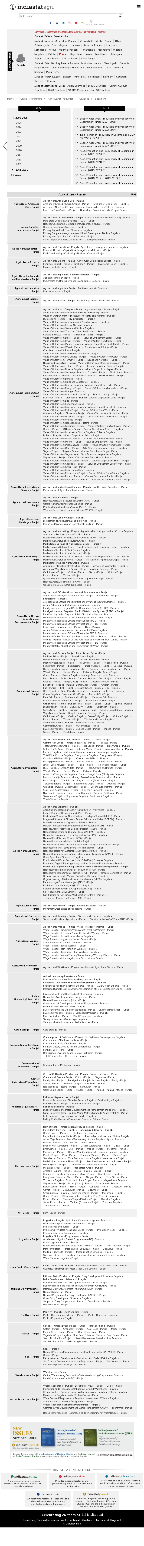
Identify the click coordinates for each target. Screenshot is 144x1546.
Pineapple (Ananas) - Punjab (94, 1155)
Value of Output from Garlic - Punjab (108, 356)
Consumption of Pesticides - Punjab (28, 1065)
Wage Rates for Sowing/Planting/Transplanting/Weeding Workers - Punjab (82, 955)
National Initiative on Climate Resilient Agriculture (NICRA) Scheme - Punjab (81, 844)
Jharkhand (111, 45)
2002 (19, 164)
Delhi (108, 67)
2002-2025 (21, 118)
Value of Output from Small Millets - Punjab (107, 344)
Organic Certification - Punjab (116, 873)
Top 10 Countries (100, 90)
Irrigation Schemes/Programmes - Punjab (64, 1233)
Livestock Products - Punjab (57, 729)
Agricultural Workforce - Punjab (25, 967)
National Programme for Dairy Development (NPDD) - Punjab (74, 1295)
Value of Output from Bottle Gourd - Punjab (65, 460)
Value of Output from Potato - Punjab (62, 476)
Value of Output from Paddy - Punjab (62, 344)
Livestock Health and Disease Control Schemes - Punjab (72, 994)
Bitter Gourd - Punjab (107, 1183)
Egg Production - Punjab (76, 1312)
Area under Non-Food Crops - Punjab (62, 207)
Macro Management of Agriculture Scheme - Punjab (69, 822)
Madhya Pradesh (68, 49)
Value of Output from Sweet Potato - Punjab (65, 479)
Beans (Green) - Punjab (80, 1183)
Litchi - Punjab (76, 1149)
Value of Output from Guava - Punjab (62, 385)
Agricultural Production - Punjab (25, 769)
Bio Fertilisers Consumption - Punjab (104, 1037)
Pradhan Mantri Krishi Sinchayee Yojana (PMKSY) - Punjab (72, 1245)
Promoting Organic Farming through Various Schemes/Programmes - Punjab (82, 863)
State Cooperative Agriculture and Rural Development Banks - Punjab (79, 239)
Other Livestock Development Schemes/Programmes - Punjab (75, 1003)
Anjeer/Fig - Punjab (53, 1139)
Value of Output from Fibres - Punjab (62, 369)
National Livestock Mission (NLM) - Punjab (64, 1000)
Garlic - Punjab (96, 572)
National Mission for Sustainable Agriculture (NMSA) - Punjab (74, 851)
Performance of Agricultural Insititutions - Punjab (68, 490)
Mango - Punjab (95, 1149)
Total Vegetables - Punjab (56, 1205)
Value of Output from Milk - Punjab (60, 410)
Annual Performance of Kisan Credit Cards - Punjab (101, 1265)
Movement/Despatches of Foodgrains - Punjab (67, 908)
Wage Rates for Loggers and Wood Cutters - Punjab (70, 939)
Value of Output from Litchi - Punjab (103, 385)
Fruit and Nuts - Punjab (87, 725)
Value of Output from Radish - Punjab (104, 476)
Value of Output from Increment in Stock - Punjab (68, 432)
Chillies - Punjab (76, 572)
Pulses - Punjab (105, 432)
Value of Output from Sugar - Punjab (99, 451)
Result (105, 108)
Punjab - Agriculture (30, 98)
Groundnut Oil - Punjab (73, 694)
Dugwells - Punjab (112, 1248)
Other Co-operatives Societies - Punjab (63, 227)
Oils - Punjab (50, 691)
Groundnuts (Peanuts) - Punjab (106, 786)
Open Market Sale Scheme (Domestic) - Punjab (67, 585)
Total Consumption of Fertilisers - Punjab (64, 1056)
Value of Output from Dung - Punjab (107, 397)
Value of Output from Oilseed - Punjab (62, 419)
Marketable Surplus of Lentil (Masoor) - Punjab (67, 553)
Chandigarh (110, 63)
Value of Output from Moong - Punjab (62, 441)
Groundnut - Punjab (73, 1329)
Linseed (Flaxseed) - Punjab (96, 790)
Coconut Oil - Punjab (87, 691)
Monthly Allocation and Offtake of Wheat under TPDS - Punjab (75, 624)
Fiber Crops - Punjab (92, 746)
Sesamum (100, 98)
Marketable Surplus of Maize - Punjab (62, 556)
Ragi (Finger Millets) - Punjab (112, 764)
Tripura (38, 58)
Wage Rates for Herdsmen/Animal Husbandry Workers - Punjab (76, 933)
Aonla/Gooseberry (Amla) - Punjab (85, 1139)
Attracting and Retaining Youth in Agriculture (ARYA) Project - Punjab (78, 810)
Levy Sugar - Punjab (53, 627)
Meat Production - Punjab (56, 1016)
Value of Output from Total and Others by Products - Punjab (74, 331)
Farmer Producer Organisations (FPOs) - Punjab (67, 813)
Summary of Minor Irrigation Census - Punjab (100, 1255)
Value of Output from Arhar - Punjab (81, 435)
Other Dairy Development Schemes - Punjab (66, 1298)
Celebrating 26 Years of (61, 1515)
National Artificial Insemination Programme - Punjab (69, 997)
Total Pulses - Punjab (72, 780)
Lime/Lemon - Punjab (54, 1149)
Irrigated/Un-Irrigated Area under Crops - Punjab (68, 1230)
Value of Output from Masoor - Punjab (103, 438)
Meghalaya (104, 49)
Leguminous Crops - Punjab (88, 783)
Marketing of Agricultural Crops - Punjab (107, 559)
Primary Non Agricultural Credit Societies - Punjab (68, 236)
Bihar (118, 41)
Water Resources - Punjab (24, 1399)
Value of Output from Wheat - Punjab (62, 347)
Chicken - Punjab (109, 684)
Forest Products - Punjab (56, 375)
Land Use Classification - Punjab (59, 210)
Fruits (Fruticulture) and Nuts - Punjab (62, 1136)
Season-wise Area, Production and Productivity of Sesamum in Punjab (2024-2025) (107, 120)
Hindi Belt (79, 76)
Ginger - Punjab (94, 1177)
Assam (108, 41)
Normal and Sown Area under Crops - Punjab (103, 210)
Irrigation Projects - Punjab (111, 1230)
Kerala (52, 49)
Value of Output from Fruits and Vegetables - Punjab (70, 382)
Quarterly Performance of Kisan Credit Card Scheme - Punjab (74, 1268)
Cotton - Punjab (83, 1077)
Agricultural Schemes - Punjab (26, 852)
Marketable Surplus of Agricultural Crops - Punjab (69, 540)
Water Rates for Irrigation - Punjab (60, 1258)
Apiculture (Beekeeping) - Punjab (86, 1126)
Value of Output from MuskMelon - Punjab (106, 388)
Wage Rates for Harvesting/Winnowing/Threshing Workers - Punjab (78, 930)
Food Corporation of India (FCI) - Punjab (63, 1378)
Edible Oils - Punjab (112, 691)
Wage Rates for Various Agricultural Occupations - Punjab (73, 958)
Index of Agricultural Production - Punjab (98, 300)
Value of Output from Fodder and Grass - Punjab (68, 404)
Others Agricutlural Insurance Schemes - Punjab (67, 504)
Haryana (75, 45)
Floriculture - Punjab (120, 372)
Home (10, 98)
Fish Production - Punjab (55, 1103)
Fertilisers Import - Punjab (91, 288)
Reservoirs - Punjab (53, 1395)
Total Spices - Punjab (117, 1177)
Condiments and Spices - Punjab (101, 347)
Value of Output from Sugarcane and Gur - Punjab (68, 454)
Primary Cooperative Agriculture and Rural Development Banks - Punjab (80, 233)
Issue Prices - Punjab (83, 656)
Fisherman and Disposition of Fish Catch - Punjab (68, 1116)
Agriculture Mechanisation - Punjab (61, 277)
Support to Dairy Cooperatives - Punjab (63, 1301)
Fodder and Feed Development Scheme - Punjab (68, 985)
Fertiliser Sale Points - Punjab (58, 1049)
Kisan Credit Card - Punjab (24, 1267)
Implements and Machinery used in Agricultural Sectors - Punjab (76, 281)
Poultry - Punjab (30, 1315)
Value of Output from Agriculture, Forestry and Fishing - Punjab (75, 312)
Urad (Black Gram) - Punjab (101, 780)
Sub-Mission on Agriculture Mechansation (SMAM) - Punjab (73, 895)
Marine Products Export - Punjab (60, 267)
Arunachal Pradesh (91, 41)
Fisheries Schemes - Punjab (86, 1103)
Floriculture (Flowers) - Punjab (59, 1130)
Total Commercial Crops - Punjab (60, 746)
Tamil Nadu (101, 54)
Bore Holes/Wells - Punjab (89, 1385)
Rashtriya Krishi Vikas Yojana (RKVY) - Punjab (66, 885)
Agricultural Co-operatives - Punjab (28, 229)
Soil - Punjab (32, 1356)
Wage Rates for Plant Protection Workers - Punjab (69, 949)
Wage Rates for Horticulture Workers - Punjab (67, 936)
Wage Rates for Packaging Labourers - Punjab (67, 942)
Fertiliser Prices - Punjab (55, 656)
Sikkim (88, 54)
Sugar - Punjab (50, 451)
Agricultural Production (61, 98)
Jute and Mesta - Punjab (89, 749)
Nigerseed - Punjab (53, 793)
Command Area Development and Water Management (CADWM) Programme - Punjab (87, 1408)
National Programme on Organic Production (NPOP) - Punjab (74, 869)
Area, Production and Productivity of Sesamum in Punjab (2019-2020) (107, 168)
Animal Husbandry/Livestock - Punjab (26, 999)
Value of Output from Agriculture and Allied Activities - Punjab (75, 322)
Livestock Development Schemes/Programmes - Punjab (72, 979)
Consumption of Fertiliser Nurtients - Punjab (65, 1040)
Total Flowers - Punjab (83, 1133)
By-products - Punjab (54, 319)
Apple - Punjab (114, 1139)
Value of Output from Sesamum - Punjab (63, 426)
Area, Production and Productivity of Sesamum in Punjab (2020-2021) (107, 160)
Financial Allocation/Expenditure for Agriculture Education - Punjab (77, 250)
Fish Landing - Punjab (108, 1100)
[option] (39, 146)
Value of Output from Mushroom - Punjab (64, 473)
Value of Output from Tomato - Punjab (111, 479)
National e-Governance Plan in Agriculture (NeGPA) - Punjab (74, 835)
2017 (19, 155)
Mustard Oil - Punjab (99, 694)
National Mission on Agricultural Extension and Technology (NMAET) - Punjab (83, 854)
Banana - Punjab (86, 678)
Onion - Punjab (115, 572)
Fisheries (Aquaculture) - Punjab (25, 1108)
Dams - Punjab (114, 1385)
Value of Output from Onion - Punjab (108, 473)
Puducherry (52, 72)
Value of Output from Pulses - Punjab (111, 445)
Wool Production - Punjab (86, 1016)
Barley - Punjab (85, 761)
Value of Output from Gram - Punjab (61, 438)
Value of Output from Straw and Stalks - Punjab (67, 328)
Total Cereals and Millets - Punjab (104, 768)
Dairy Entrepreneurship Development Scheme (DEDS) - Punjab (75, 1282)
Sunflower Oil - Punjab (76, 697)
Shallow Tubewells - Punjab (58, 1255)
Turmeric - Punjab (77, 710)
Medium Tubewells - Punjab (57, 1252)
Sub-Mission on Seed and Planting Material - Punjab (70, 1341)
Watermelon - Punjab (114, 1158)
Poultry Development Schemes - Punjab (63, 1315)
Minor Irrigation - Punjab (118, 1245)
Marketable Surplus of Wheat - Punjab (63, 559)
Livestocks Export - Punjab (112, 264)
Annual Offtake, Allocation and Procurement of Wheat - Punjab (95, 639)
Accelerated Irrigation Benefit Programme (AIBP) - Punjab (72, 1239)
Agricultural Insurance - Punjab (25, 504)
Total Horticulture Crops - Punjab (83, 1180)
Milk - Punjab (111, 688)
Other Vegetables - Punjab (76, 1196)
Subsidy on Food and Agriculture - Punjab (64, 919)
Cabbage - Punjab (109, 569)
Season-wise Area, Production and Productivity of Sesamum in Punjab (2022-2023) (107, 144)
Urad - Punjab (109, 675)
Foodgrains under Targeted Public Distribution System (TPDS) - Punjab (80, 608)
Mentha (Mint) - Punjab (54, 1164)
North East (94, 76)
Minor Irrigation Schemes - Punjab (93, 1252)
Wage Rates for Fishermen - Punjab (95, 926)
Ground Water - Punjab (55, 1392)
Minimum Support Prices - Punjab (60, 659)
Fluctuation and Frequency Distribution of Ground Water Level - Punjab (79, 1389)
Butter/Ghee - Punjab (86, 684)
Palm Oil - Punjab (52, 697)
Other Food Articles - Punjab (101, 700)
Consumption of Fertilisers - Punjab (24, 1047)
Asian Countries (76, 85)
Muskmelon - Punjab (53, 1152)
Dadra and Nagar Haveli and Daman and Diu (77, 67)
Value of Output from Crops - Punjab (102, 429)
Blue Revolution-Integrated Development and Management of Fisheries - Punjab (84, 1110)
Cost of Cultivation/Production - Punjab (25, 1082)
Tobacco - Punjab (108, 742)
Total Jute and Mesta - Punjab (78, 752)
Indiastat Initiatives (72, 1469)
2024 (19, 127)
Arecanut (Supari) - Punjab (56, 1171)
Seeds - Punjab (30, 1333)
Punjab (63, 54)
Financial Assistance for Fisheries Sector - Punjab (68, 1100)
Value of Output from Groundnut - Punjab (108, 413)
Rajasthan (76, 54)
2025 (19, 122)
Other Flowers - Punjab (55, 1133)
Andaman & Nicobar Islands (85, 63)
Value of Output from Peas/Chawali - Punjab (66, 445)
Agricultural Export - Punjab (27, 264)
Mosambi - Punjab (116, 1149)
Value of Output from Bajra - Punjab (61, 337)
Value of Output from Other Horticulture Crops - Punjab (71, 394)
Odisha (52, 54)
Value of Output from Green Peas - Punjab (64, 467)
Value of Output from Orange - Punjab (62, 391)
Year (39, 108)
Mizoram (117, 49)
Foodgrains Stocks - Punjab (91, 905)
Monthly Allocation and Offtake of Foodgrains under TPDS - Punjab (78, 617)
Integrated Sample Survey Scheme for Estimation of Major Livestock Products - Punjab (87, 989)
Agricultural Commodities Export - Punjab (98, 260)
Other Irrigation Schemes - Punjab (60, 1242)
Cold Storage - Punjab (26, 1029)
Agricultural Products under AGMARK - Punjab (67, 534)
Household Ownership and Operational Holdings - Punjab (73, 524)
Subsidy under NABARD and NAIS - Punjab (112, 919)
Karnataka (40, 49)
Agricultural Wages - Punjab (27, 942)
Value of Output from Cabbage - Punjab (63, 463)
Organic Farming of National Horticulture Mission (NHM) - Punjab (76, 879)
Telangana (116, 54)
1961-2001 (21, 169)
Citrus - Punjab (123, 678)
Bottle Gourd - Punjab (54, 1186)
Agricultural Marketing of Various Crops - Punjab (106, 531)
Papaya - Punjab (117, 1152)
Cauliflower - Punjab (53, 572)
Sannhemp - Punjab (107, 752)
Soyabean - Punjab (76, 796)
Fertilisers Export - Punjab (56, 264)
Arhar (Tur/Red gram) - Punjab (59, 774)
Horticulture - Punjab (27, 1166)
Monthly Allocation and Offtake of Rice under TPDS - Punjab (74, 620)
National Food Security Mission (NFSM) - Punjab (67, 838)
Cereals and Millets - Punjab (89, 722)
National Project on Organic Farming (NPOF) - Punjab (70, 873)
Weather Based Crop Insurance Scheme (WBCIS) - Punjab (73, 510)
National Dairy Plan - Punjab (57, 1292)
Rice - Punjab (74, 627)
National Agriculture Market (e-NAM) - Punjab (66, 581)
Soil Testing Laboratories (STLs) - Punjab (64, 1364)
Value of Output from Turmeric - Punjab (63, 360)
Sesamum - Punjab (53, 796)
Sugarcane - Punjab (85, 742)
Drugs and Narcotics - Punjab (102, 360)
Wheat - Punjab (118, 636)
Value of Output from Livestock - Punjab (63, 407)
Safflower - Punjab (113, 793)
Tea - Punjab (84, 703)
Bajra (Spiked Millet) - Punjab (58, 761)
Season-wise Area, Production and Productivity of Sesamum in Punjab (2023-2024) (107, 128)
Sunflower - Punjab (100, 796)
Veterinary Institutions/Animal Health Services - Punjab (71, 1022)
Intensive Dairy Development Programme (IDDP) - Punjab (72, 1289)
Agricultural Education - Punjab (25, 250)
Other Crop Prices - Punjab (95, 659)
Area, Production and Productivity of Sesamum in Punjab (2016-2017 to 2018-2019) (107, 176)
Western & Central (44, 81)
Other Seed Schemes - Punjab (88, 1335)
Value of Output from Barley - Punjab (103, 337)
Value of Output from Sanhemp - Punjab (63, 372)
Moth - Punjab (114, 777)
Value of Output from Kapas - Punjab (103, 369)
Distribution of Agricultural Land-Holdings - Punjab (69, 521)
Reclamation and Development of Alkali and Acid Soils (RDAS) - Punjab (80, 1358)
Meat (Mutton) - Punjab (89, 688)
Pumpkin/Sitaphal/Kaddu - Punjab (80, 1199)
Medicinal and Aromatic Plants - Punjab (63, 1161)
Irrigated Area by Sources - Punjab (61, 1226)
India (65, 36)
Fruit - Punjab (50, 678)
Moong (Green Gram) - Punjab (87, 777)
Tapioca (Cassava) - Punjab (84, 1202)
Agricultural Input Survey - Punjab (102, 309)
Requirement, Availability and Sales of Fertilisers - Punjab (72, 1053)
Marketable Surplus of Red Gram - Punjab (107, 556)
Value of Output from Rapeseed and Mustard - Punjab (70, 423)
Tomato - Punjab (71, 575)
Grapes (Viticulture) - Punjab (95, 1145)
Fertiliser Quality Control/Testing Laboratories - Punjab (71, 1046)
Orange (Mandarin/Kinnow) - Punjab (86, 1152)
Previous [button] (5, 146)
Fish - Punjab (67, 688)
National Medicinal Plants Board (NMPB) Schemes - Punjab (73, 847)
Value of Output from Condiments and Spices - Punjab (71, 353)
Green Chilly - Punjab (98, 716)
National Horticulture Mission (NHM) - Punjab (66, 841)
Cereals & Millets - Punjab (56, 334)
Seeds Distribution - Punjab (57, 1338)
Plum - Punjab (120, 1155)
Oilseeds (84, 98)
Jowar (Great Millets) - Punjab (58, 764)
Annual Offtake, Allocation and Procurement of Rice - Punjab (74, 630)
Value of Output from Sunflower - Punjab (109, 426)
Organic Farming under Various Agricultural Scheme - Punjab (74, 876)
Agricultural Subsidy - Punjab (27, 918)
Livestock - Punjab (52, 397)
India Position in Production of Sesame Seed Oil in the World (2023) (107, 136)
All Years (16, 175)
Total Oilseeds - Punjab (55, 799)
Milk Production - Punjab (55, 1304)
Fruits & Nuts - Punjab (84, 375)
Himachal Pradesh (93, 45)
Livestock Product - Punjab (104, 681)
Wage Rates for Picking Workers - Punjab (64, 945)
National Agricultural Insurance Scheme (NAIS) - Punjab (71, 500)
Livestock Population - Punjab (114, 1009)
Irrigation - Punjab (29, 1239)
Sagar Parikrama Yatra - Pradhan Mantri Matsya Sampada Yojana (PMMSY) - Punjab (85, 1113)
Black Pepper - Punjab (54, 707)
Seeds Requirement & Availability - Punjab (97, 1338)
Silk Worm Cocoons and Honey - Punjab (104, 448)
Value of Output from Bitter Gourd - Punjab (90, 457)
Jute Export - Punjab (84, 264)
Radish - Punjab (109, 1199)
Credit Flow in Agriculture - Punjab (110, 487)
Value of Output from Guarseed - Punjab (63, 416)
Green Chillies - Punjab (55, 1193)
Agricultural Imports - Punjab (27, 290)
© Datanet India (72, 1523)
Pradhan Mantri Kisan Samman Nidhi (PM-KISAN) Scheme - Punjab (77, 860)
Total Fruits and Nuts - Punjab (83, 1158)
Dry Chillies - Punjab (109, 1174)
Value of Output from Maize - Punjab (103, 341)
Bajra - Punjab (50, 669)
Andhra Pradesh (68, 41)
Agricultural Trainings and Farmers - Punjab (103, 247)
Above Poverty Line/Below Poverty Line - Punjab (68, 595)
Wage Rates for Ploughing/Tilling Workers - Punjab (70, 952)
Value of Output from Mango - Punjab (62, 388)
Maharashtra (88, 49)
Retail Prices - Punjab (89, 662)
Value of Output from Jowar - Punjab (61, 341)
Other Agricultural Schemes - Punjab (62, 857)
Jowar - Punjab (69, 669)
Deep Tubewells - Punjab (85, 1248)
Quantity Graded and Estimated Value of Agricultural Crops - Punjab (78, 578)
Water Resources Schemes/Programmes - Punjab (68, 1401)
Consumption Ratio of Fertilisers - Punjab (64, 1043)
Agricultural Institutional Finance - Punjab (25, 489)
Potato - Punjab (51, 575)
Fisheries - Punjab (97, 372)
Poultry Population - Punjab (57, 1318)
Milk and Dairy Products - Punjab (25, 1290)
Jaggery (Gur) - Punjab (75, 681)
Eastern (67, 76)
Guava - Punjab (122, 1145)
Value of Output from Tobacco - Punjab (63, 366)
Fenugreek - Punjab (53, 1177)
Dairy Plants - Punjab (99, 1301)
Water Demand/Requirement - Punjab (62, 1398)
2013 (19, 159)
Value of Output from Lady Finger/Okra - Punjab (67, 470)
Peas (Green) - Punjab (104, 1196)
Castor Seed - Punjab (76, 786)
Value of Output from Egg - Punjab (60, 400)
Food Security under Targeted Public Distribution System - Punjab (77, 614)
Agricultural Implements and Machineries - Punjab (25, 278)
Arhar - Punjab (110, 672)
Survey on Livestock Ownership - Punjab (64, 1019)
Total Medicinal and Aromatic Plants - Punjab (93, 1164)
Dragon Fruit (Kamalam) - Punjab (60, 1145)
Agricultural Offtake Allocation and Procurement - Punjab (27, 619)
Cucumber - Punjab (98, 1189)
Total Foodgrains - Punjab (56, 783)
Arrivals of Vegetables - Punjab (109, 566)
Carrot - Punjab (51, 1189)
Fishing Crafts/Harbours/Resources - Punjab (66, 1119)
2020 (19, 146)
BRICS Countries (97, 85)
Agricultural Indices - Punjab (27, 300)
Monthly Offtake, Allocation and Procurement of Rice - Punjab (74, 636)
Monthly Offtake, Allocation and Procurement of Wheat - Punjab (75, 646)
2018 (19, 150)
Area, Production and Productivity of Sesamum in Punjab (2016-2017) (107, 184)
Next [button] (137, 146)
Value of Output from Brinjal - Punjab (110, 460)
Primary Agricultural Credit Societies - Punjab (66, 230)
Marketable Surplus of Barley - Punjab (107, 547)
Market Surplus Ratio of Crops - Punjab (63, 547)
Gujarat (63, 45)
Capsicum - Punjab (121, 1186)
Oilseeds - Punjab (52, 413)
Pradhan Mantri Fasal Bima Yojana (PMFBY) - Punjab (69, 507)
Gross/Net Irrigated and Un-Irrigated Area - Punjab (69, 1223)
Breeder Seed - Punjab (74, 1325)
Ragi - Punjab (107, 669)
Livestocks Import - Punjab (57, 291)
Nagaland (39, 54)
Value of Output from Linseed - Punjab (107, 416)
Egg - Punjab (49, 688)
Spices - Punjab (103, 703)
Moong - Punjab (89, 675)
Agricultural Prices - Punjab (28, 693)
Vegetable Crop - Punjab (56, 1335)
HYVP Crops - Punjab (27, 1213)
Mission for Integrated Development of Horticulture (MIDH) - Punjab (78, 825)
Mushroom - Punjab (112, 1193)
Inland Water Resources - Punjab (88, 1392)
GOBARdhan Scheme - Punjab (112, 985)
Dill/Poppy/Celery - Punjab (80, 1174)
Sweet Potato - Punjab (54, 1202)
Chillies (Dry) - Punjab (81, 707)
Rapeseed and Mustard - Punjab (83, 793)
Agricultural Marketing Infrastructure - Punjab (66, 566)
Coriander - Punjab (106, 707)
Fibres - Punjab (95, 366)
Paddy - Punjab (119, 1080)
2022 (19, 136)
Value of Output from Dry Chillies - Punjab (64, 356)
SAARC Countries (78, 90)
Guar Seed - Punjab (97, 1329)
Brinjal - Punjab (88, 569)
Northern (108, 76)
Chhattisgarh (41, 45)
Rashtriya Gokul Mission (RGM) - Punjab (64, 1006)
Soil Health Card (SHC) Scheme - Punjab (64, 891)
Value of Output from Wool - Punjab (100, 410)
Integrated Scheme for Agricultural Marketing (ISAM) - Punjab (74, 537)
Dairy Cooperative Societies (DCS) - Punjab (107, 217)
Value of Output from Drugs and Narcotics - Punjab (104, 363)
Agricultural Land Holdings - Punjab (29, 521)
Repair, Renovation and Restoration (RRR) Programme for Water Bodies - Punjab (85, 1413)
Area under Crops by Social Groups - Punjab (66, 204)
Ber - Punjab (105, 678)
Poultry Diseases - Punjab (101, 1315)
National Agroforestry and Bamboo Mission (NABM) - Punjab (74, 828)
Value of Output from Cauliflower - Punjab (109, 463)
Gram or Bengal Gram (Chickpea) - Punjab (100, 774)
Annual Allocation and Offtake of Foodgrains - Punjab (70, 605)
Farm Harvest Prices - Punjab (91, 653)
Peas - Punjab (50, 780)
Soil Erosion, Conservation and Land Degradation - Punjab (73, 1361)
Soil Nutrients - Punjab (118, 1361)
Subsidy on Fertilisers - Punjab (94, 916)
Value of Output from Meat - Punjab (106, 407)
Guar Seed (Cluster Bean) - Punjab (60, 790)
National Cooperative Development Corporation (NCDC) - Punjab (76, 224)
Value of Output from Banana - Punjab (62, 378)
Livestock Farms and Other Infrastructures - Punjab (69, 1009)
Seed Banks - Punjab (117, 1335)
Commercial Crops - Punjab (57, 725)
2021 (19, 141)
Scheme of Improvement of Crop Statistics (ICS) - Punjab (72, 888)
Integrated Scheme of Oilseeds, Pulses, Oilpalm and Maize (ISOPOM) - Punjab (83, 819)
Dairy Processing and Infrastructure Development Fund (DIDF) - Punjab (79, 1285)
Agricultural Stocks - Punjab (27, 907)
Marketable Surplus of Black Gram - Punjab (65, 550)
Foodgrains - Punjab (107, 595)
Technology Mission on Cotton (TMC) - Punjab (67, 898)
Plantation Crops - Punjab (56, 1167)
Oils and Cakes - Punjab (88, 729)
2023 (19, 132)
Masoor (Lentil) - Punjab (55, 777)
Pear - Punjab (69, 1155)
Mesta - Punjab (51, 752)
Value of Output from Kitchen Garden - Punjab (66, 325)
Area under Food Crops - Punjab (110, 204)
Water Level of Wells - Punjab (101, 1398)
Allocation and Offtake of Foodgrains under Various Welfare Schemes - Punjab (83, 602)
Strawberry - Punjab (53, 1158)
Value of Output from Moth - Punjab (104, 441)
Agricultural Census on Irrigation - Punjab (87, 1220)
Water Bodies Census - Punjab (83, 1395)
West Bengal (88, 58)
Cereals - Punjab (101, 666)
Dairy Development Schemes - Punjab (101, 1276)
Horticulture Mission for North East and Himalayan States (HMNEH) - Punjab (82, 816)
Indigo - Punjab (111, 394)
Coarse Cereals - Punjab (109, 761)
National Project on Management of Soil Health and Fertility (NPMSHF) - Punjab (83, 1352)
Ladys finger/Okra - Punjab (84, 1193)
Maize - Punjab (88, 669)
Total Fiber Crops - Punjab (57, 755)
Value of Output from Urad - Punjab (61, 448)
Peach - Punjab (50, 1155)
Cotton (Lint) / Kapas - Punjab (58, 749)
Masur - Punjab (70, 675)
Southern (121, 76)
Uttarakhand (71, 58)
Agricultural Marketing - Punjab (25, 558)
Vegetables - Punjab (108, 454)
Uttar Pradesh (53, 58)
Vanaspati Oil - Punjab (103, 697)
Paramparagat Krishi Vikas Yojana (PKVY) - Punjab (68, 882)
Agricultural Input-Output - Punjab (24, 394)
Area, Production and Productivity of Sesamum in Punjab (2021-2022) (107, 152)
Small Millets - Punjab (72, 768)
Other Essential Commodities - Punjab (62, 700)
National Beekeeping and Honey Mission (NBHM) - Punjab (73, 832)
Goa (54, 45)
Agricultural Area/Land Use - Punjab (26, 205)
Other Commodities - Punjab (58, 1090)
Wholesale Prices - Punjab (98, 719)
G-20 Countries (56, 90)
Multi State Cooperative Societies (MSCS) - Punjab (69, 220)
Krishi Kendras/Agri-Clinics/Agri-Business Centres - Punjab (73, 253)
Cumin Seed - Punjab (54, 710)
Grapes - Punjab (51, 681)
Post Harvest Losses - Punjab (58, 662)
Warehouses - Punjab (27, 1375)
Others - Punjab (51, 429)
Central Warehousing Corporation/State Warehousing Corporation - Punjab (82, 1375)
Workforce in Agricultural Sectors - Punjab (102, 967)
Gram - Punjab (50, 675)
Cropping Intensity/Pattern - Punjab (104, 207)
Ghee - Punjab (50, 694)
